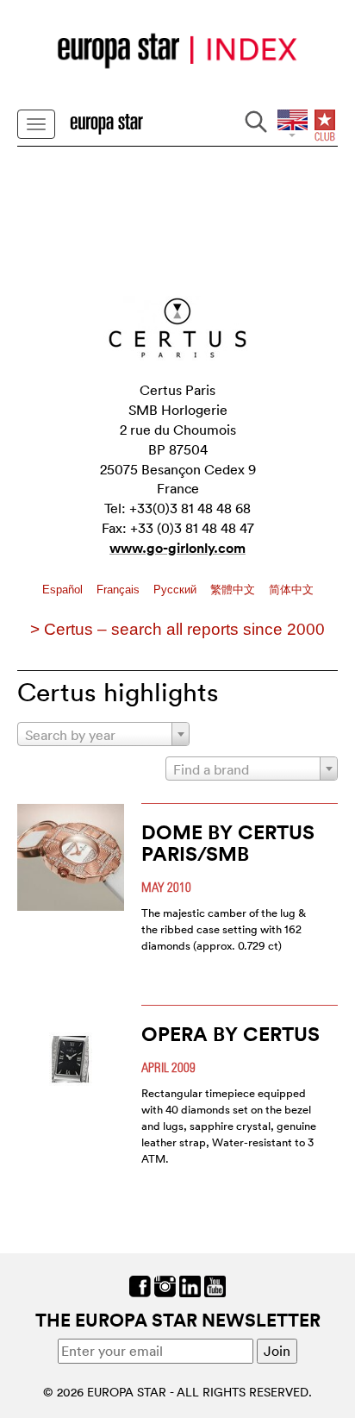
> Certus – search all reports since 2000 (177, 629)
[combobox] (103, 734)
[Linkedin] (190, 1284)
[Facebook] (140, 1284)
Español (64, 589)
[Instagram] (165, 1284)
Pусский (176, 589)
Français (120, 589)
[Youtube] (215, 1284)
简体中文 (291, 589)
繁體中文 (234, 589)
